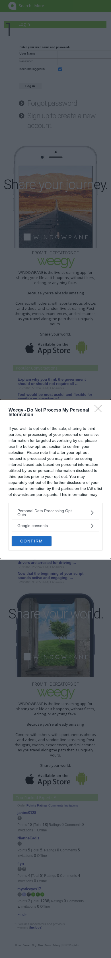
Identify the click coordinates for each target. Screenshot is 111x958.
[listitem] (55, 513)
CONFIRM (31, 541)
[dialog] (55, 479)
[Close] (99, 410)
